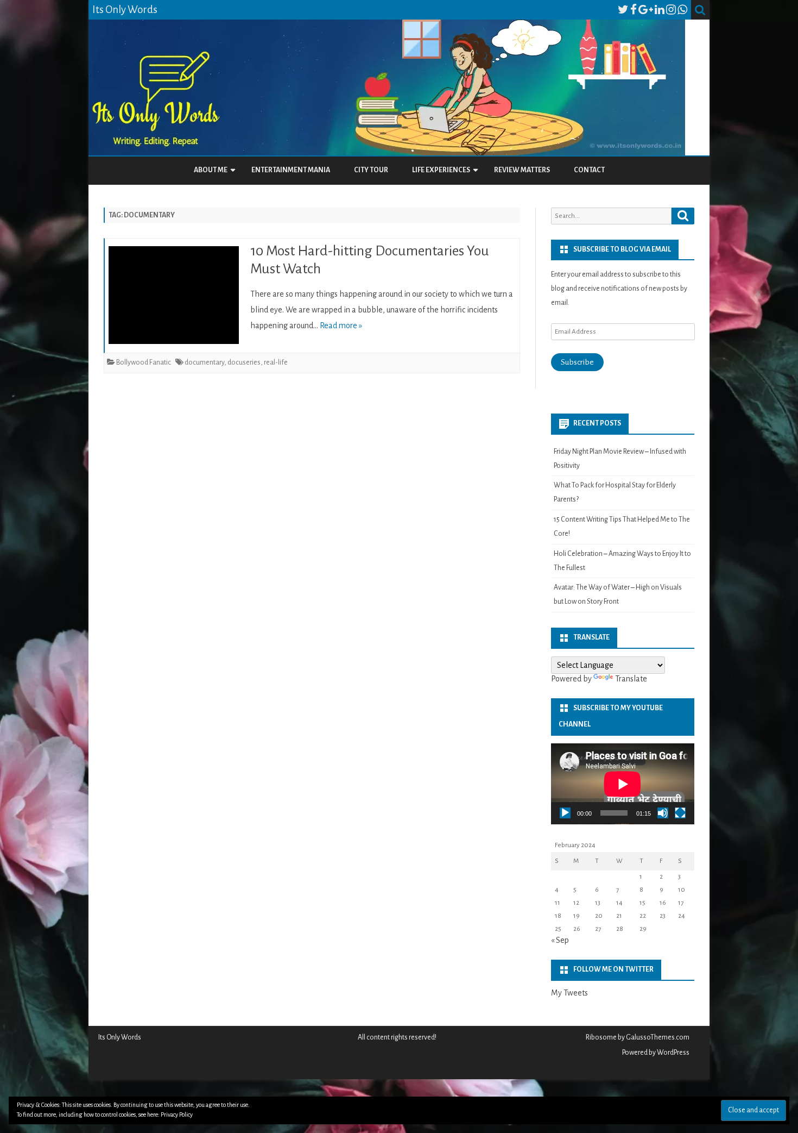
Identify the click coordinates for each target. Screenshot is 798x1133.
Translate (631, 678)
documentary (204, 362)
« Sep (560, 940)
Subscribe (577, 362)
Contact (589, 170)
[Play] (565, 813)
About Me (210, 170)
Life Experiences (441, 170)
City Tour (371, 170)
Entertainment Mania (290, 170)
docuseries (244, 362)
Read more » (341, 325)
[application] (622, 783)
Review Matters (522, 170)
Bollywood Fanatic (143, 362)
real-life (276, 362)
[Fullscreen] (680, 813)
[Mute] (662, 813)
